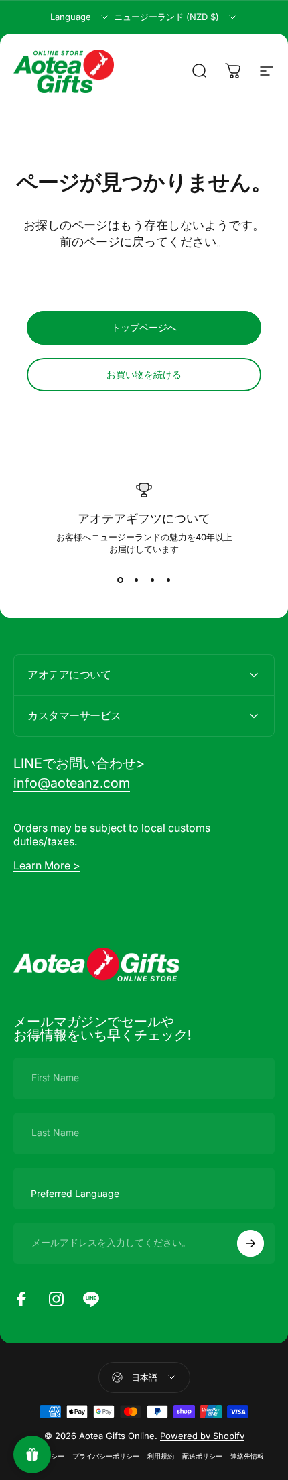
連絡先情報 (247, 1456)
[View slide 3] (152, 580)
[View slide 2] (136, 580)
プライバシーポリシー (105, 1456)
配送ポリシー (202, 1456)
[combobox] (80, 17)
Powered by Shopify (202, 1435)
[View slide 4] (168, 580)
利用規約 (160, 1456)
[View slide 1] (120, 580)
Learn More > (46, 865)
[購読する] (250, 1243)
